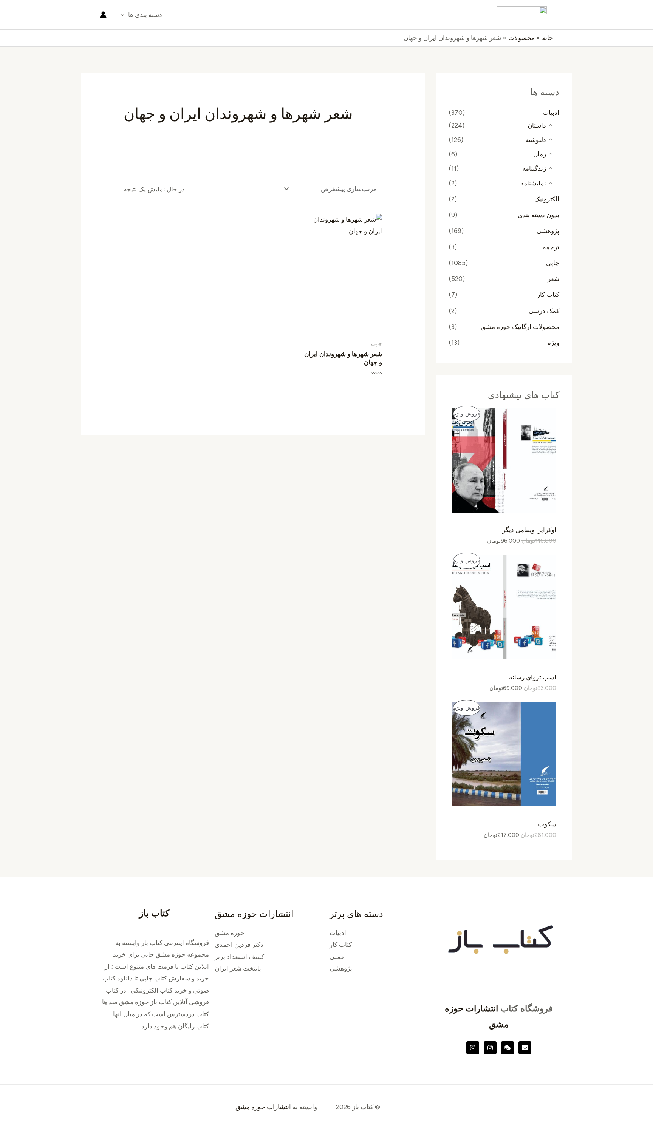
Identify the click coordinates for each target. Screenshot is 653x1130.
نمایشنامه (533, 183)
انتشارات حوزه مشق (263, 1107)
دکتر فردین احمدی (239, 944)
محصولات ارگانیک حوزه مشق (520, 326)
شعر (553, 278)
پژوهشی (548, 231)
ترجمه (551, 247)
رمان (539, 154)
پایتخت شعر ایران (238, 968)
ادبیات (551, 112)
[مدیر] (507, 1047)
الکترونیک (546, 199)
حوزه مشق (229, 933)
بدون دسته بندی (538, 215)
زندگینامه (534, 168)
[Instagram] (490, 1047)
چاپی (552, 263)
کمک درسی (544, 311)
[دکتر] (524, 1047)
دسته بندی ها (145, 15)
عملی (337, 956)
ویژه (553, 342)
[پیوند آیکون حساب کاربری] (103, 14)
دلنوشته (535, 140)
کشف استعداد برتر (239, 956)
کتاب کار (548, 294)
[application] (124, 15)
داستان (537, 125)
